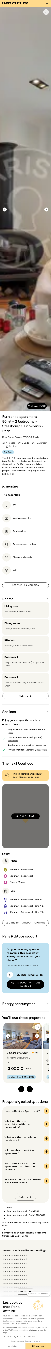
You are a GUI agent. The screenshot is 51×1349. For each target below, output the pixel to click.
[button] (25, 486)
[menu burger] (46, 3)
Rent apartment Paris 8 (15, 1283)
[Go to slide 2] (24, 1043)
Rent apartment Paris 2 (15, 1259)
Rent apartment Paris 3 (15, 1263)
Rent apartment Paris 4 (15, 1267)
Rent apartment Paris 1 (15, 1255)
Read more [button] (13, 740)
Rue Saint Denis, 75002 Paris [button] (20, 437)
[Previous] (4, 209)
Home (9, 1207)
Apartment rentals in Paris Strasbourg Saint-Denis (25, 1224)
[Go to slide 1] (21, 1043)
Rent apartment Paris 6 (15, 1275)
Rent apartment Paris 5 (15, 1271)
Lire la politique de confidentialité (20, 1337)
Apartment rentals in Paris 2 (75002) (26, 1215)
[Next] (46, 209)
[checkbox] (46, 12)
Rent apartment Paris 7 (15, 1279)
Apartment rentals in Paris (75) (23, 1211)
